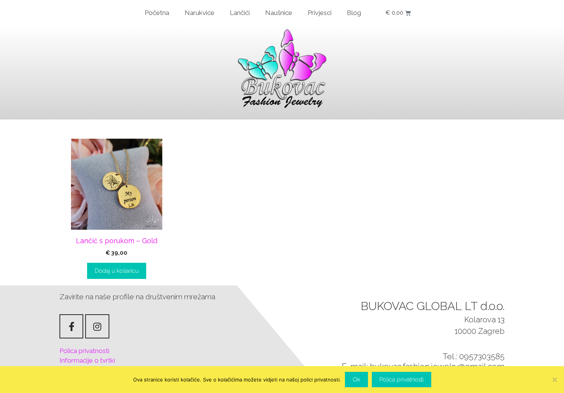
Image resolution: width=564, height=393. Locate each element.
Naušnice (278, 13)
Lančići (240, 13)
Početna (157, 13)
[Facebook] (71, 326)
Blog (354, 13)
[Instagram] (97, 326)
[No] (554, 379)
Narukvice (199, 13)
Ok (356, 379)
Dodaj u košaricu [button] (117, 270)
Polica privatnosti (84, 351)
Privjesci (319, 13)
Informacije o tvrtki (87, 360)
